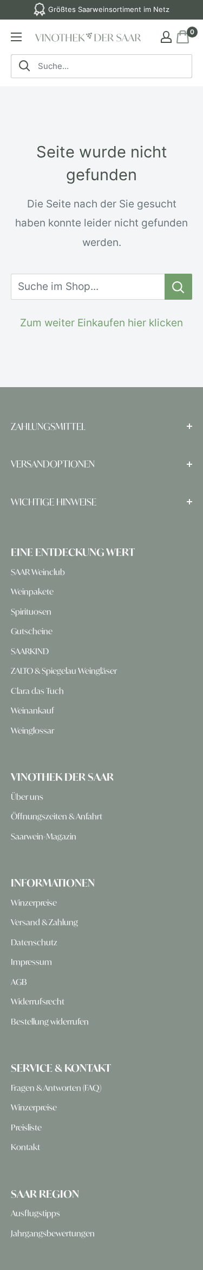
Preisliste (26, 1127)
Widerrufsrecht (37, 1001)
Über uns (27, 796)
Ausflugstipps (35, 1213)
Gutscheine (32, 631)
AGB (19, 982)
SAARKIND (30, 651)
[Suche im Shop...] (178, 287)
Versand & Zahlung (44, 922)
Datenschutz (34, 942)
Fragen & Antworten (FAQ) (56, 1087)
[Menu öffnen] (16, 37)
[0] (182, 36)
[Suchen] (24, 66)
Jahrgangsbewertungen (53, 1233)
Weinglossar (32, 730)
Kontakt (25, 1147)
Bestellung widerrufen (50, 1021)
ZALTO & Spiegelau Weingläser (64, 670)
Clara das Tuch (37, 691)
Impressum (31, 961)
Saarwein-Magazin (43, 836)
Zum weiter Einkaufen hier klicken (101, 323)
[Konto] (166, 37)
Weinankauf (32, 710)
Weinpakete (32, 591)
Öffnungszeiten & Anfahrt (56, 816)
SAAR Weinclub (38, 572)
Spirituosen (31, 611)
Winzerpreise (34, 902)
